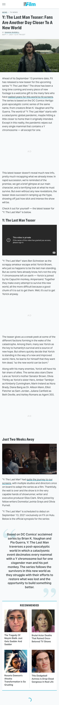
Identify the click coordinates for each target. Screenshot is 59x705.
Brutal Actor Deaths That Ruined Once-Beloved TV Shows (42, 638)
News (4, 12)
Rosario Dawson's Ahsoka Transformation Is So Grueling (15, 680)
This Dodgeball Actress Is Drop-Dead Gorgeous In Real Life (43, 678)
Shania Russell (12, 32)
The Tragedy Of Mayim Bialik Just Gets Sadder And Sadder (13, 640)
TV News (14, 12)
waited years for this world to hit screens (30, 96)
